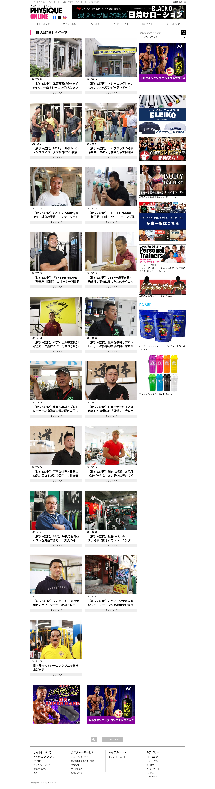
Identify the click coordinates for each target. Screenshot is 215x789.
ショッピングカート (117, 757)
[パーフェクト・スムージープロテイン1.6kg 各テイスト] (162, 325)
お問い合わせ (76, 773)
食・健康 (95, 24)
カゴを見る (178, 2)
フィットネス (69, 24)
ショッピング (173, 24)
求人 (35, 773)
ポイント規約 (76, 769)
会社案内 (37, 761)
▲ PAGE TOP (112, 740)
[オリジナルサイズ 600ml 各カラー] (162, 373)
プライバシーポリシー (43, 765)
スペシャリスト (121, 24)
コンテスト (147, 24)
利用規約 (75, 765)
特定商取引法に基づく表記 (82, 761)
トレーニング (43, 24)
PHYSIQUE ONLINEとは (44, 757)
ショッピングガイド (79, 757)
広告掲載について (41, 769)
